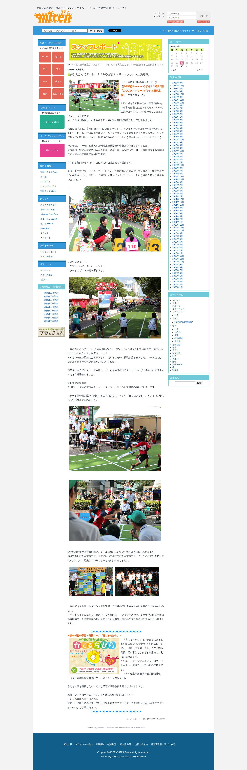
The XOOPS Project (137, 757)
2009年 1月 (177, 287)
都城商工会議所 (51, 296)
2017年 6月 (177, 122)
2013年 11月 (178, 165)
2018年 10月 (178, 103)
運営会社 (68, 744)
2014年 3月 (177, 159)
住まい (175, 359)
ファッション (178, 311)
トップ (164, 30)
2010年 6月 (177, 239)
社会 (174, 356)
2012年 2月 (177, 196)
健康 (45, 94)
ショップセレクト (48, 186)
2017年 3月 (177, 125)
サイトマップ (190, 30)
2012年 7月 (177, 185)
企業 (176, 335)
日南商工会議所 (51, 310)
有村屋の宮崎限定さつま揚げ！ (86, 64)
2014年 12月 (178, 151)
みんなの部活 (46, 275)
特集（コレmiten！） (50, 219)
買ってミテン (52, 150)
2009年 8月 (177, 267)
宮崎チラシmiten (48, 191)
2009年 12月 (178, 256)
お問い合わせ (141, 744)
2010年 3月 (177, 247)
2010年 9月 (177, 233)
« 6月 (173, 70)
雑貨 (176, 315)
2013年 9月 (177, 168)
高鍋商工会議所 (51, 307)
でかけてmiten (52, 122)
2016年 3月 (177, 137)
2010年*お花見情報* (183, 322)
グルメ (175, 303)
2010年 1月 (177, 253)
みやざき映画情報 (48, 205)
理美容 (175, 370)
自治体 (177, 341)
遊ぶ (45, 69)
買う (58, 69)
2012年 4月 (177, 191)
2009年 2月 (177, 284)
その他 (177, 332)
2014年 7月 (177, 154)
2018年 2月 (177, 114)
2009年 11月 (178, 259)
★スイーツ (45, 238)
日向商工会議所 (51, 303)
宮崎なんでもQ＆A (48, 172)
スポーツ (136, 719)
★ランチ (44, 233)
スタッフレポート (48, 252)
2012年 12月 (178, 176)
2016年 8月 (177, 128)
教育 (174, 347)
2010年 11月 (178, 227)
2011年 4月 (177, 216)
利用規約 (99, 744)
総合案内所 (125, 744)
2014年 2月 (177, 162)
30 (182, 66)
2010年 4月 (177, 245)
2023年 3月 (177, 83)
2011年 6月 (177, 210)
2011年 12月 (178, 199)
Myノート (44, 280)
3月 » (199, 70)
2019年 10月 (178, 94)
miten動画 (45, 228)
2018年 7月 (177, 108)
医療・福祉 (58, 94)
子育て (144, 719)
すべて (45, 57)
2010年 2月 (177, 250)
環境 (174, 326)
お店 (176, 329)
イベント (176, 300)
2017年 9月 (177, 120)
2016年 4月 (177, 134)
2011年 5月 (177, 213)
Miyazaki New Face (49, 214)
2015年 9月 (177, 142)
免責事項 (111, 744)
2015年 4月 (177, 145)
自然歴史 (176, 353)
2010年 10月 (178, 230)
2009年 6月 (177, 273)
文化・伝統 (177, 364)
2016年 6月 (177, 131)
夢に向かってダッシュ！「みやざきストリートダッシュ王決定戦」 (110, 74)
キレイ (45, 81)
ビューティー (178, 309)
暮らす (58, 81)
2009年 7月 (177, 270)
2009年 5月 (177, 276)
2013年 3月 (177, 174)
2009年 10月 (178, 262)
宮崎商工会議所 (51, 293)
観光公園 (176, 345)
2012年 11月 (178, 179)
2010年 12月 (178, 225)
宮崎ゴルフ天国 (47, 209)
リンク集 (203, 30)
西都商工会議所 (51, 321)
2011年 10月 (178, 205)
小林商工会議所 (51, 314)
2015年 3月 (177, 148)
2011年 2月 (177, 219)
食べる (58, 57)
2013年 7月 (177, 171)
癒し (174, 367)
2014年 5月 (177, 157)
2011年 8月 (177, 208)
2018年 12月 (178, 100)
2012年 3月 (177, 193)
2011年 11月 (178, 202)
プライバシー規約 (84, 744)
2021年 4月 (177, 88)
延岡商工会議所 (51, 300)
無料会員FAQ (175, 30)
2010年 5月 (177, 242)
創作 (174, 361)
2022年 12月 (178, 85)
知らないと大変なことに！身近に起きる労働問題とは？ (134, 64)
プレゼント (45, 181)
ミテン (129, 719)
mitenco (151, 719)
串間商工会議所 (51, 317)
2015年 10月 (178, 139)
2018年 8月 (177, 105)
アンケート (45, 270)
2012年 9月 (177, 182)
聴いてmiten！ (47, 224)
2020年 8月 (177, 91)
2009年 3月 (177, 282)
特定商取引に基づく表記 (163, 744)
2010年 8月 (177, 236)
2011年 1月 (177, 222)
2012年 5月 (177, 188)
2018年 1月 (177, 117)
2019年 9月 (177, 97)
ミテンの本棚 (46, 256)
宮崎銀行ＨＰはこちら (86, 699)
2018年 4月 (177, 111)
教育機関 (178, 338)
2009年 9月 (177, 264)
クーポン (44, 177)
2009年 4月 (177, 279)
